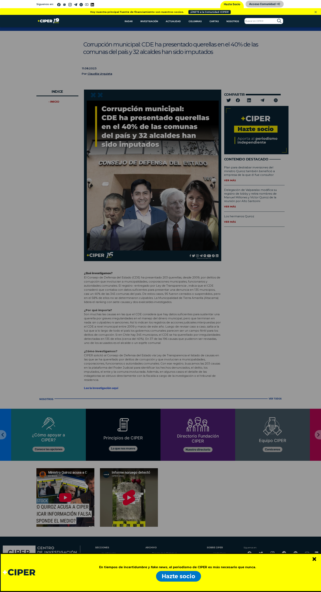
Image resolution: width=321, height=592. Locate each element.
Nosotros (232, 21)
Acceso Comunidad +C (264, 4)
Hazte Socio (232, 4)
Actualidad (173, 21)
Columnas (195, 21)
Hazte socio (178, 576)
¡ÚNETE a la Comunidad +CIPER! (209, 12)
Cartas (214, 21)
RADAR (129, 21)
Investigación (149, 21)
